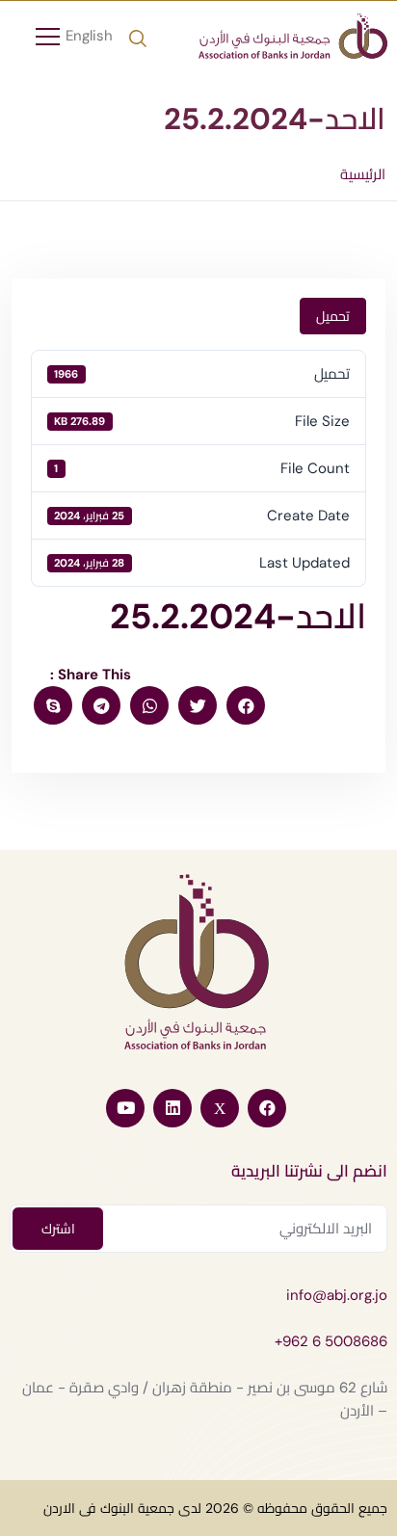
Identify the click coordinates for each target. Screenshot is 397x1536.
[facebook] (245, 705)
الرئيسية (362, 174)
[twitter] (197, 705)
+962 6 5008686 (331, 1341)
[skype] (53, 705)
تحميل (333, 316)
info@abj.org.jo (336, 1295)
